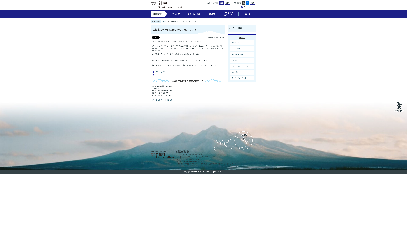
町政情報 (212, 14)
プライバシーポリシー (185, 166)
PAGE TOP (399, 107)
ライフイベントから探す (240, 78)
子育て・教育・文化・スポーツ (229, 14)
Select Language (249, 7)
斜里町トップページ (161, 72)
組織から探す (236, 42)
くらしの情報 (175, 14)
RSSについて (222, 166)
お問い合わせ (237, 166)
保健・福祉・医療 (194, 14)
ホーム (165, 21)
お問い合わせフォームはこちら (162, 100)
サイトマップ (159, 75)
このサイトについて (205, 166)
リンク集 (248, 14)
